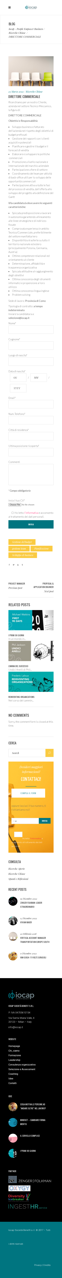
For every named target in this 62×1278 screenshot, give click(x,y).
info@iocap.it (15, 1027)
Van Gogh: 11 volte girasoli (33, 957)
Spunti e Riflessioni (18, 878)
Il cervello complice (30, 1135)
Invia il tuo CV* (16, 500)
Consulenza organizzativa (22, 1064)
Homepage (14, 1046)
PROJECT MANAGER (16, 583)
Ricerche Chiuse (17, 33)
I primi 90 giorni (28, 1150)
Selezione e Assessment (21, 1069)
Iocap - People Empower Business (26, 29)
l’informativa (31, 512)
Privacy (38, 1265)
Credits (47, 1265)
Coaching (13, 1074)
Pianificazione (41, 548)
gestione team (19, 548)
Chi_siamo (14, 1050)
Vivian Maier (26, 922)
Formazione (14, 1055)
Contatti (12, 1083)
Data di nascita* (16, 371)
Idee (10, 1078)
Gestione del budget (22, 542)
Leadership (14, 1060)
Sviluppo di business (22, 555)
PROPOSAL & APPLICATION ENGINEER (44, 585)
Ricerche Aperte (16, 868)
